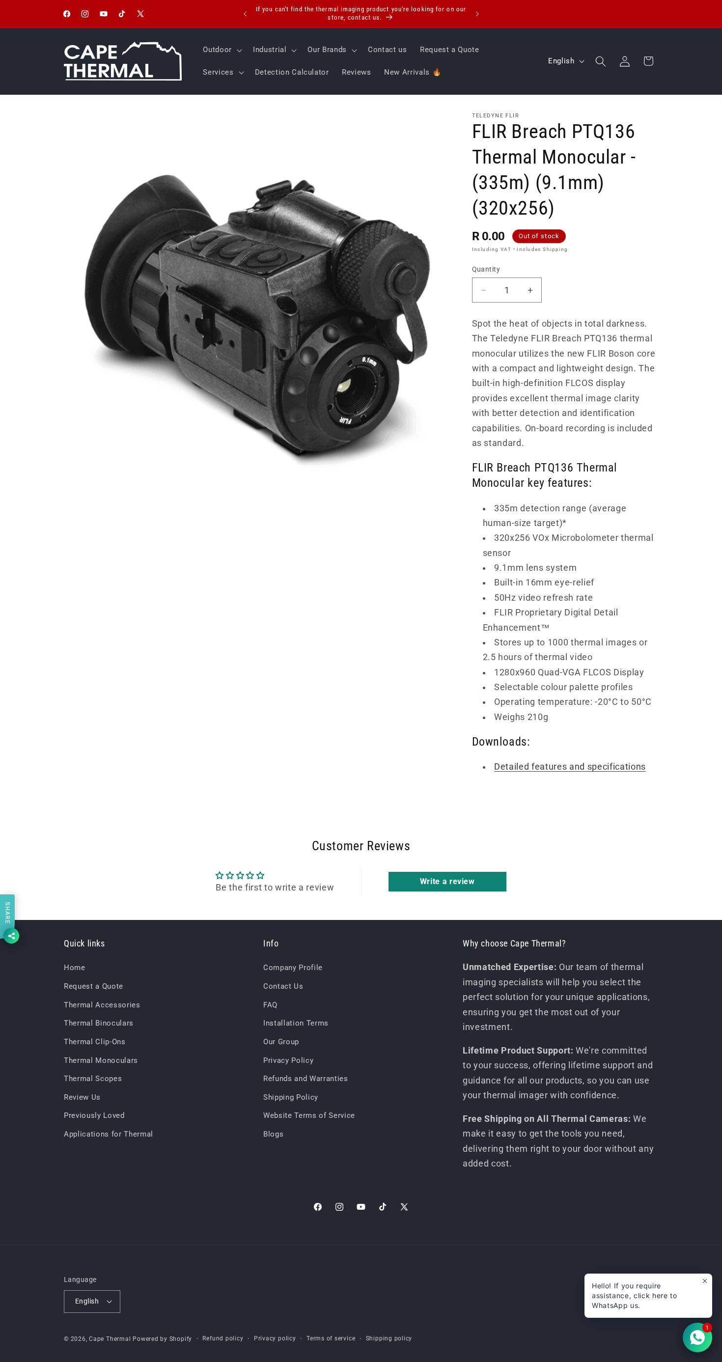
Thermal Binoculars (99, 1023)
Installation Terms (296, 1023)
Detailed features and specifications (570, 767)
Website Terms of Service (309, 1115)
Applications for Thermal (108, 1134)
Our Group (281, 1041)
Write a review (447, 881)
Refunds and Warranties (305, 1078)
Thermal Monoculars (101, 1060)
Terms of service (330, 1338)
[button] (221, 50)
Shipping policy (389, 1338)
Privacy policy (275, 1338)
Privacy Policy (288, 1060)
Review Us (82, 1097)
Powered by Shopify (162, 1338)
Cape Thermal (110, 1338)
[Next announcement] (477, 13)
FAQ (270, 1005)
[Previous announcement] (245, 13)
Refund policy (222, 1338)
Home (74, 967)
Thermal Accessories (102, 1005)
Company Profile (293, 967)
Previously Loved (94, 1115)
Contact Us (283, 986)
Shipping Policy (290, 1097)
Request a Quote (93, 986)
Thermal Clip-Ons (95, 1041)
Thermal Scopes (93, 1078)
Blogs (273, 1134)
